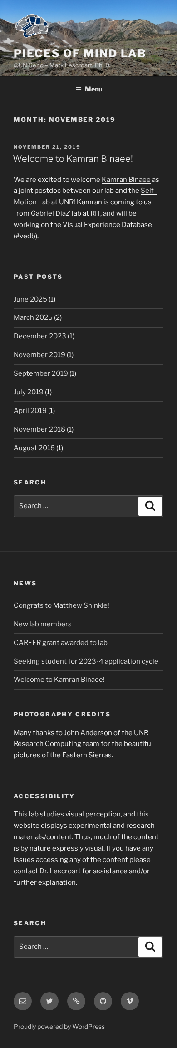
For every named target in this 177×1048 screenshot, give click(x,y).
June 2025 (30, 299)
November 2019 (39, 355)
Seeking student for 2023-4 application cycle (86, 661)
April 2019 (30, 411)
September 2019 (41, 373)
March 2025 (33, 317)
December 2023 (40, 336)
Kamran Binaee (126, 180)
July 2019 (29, 392)
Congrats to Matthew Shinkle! (61, 605)
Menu (93, 89)
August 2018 (34, 448)
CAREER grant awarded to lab (61, 643)
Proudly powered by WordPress (59, 1026)
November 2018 (39, 429)
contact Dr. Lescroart (47, 871)
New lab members (43, 624)
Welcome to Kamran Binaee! (73, 158)
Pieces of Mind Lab (80, 53)
